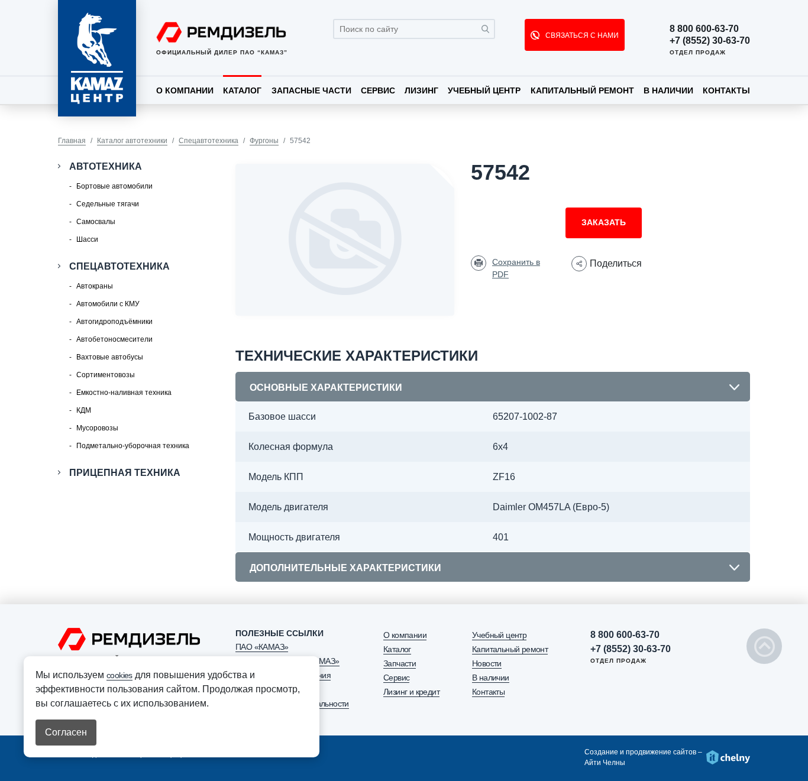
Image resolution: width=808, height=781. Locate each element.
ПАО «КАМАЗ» (261, 647)
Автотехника (105, 166)
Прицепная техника (124, 473)
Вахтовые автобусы (109, 357)
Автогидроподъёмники (114, 321)
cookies (119, 675)
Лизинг (421, 90)
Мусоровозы (97, 428)
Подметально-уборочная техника (132, 446)
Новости (487, 663)
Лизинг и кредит (411, 691)
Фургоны (264, 141)
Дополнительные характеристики (345, 568)
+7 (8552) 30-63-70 (710, 41)
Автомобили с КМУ (108, 304)
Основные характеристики (326, 388)
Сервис (378, 90)
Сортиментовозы (105, 375)
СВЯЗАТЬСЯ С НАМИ (581, 35)
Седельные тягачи (107, 204)
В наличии (668, 90)
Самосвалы (95, 222)
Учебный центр (484, 90)
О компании (185, 90)
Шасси (87, 239)
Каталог (242, 90)
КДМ (83, 410)
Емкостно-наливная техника (124, 392)
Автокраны (94, 286)
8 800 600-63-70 (704, 29)
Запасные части (311, 90)
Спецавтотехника (208, 141)
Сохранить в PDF (516, 268)
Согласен (66, 732)
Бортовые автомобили (114, 186)
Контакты (726, 90)
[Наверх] (764, 646)
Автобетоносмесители (114, 339)
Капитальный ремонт (582, 90)
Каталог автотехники (132, 141)
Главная (72, 141)
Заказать (603, 222)
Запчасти (399, 663)
